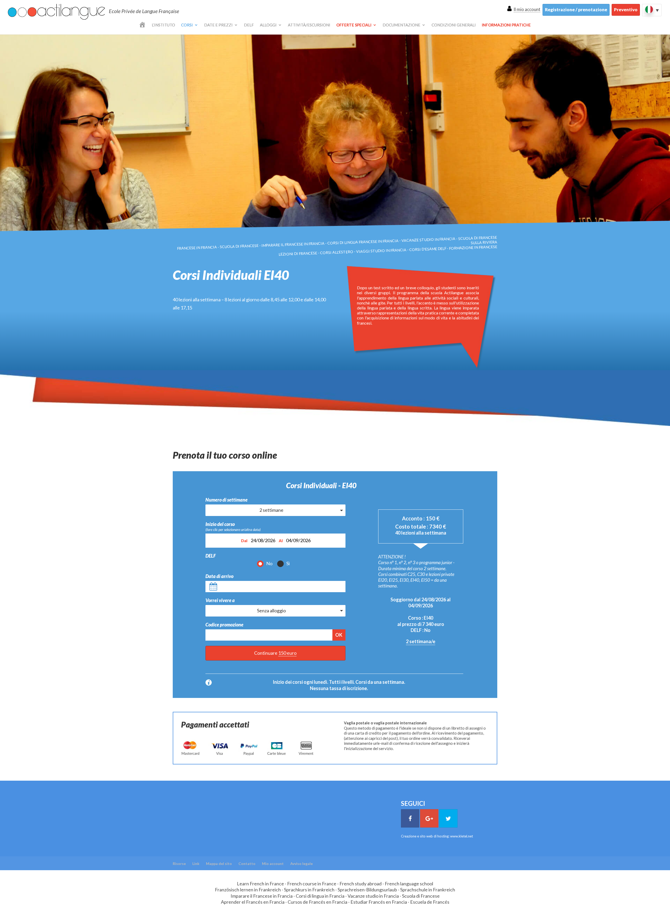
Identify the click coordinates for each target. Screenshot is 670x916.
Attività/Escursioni (309, 25)
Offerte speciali (353, 25)
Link (195, 863)
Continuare (275, 653)
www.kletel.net (461, 836)
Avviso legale (301, 863)
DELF (249, 25)
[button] (275, 510)
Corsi (187, 25)
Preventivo (626, 9)
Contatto (246, 863)
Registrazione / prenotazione (576, 9)
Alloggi (268, 25)
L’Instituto (163, 25)
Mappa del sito (219, 863)
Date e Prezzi (218, 25)
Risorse (179, 863)
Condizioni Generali (454, 25)
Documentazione (401, 25)
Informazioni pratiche (506, 25)
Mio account (273, 863)
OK (338, 635)
